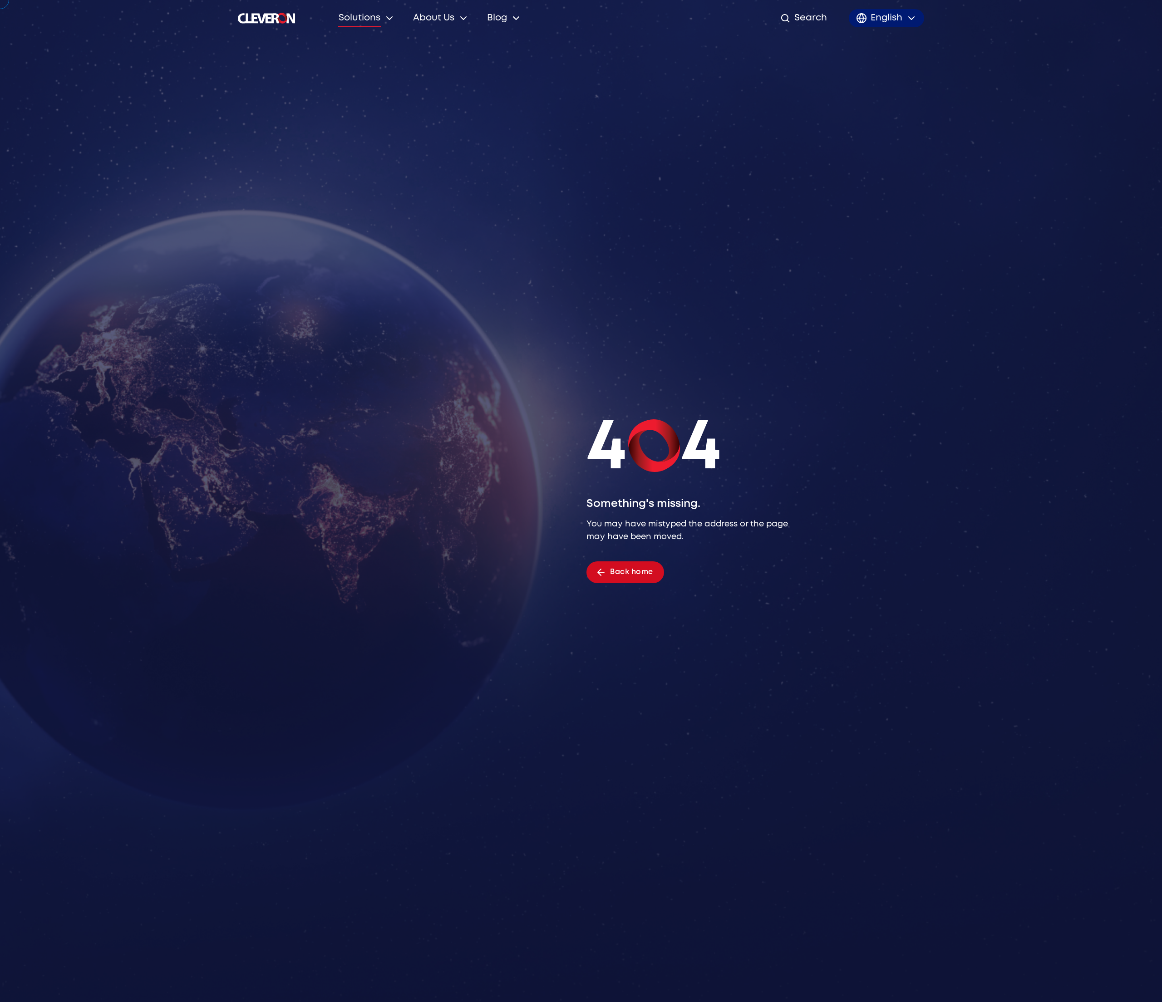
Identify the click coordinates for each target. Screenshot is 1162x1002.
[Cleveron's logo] (266, 18)
